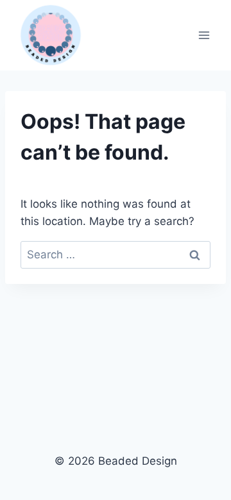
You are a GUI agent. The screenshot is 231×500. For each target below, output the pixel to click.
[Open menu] (204, 35)
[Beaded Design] (50, 35)
